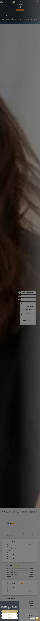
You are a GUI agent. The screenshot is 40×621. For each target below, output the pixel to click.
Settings (9, 617)
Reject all (10, 614)
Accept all (9, 611)
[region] (9, 611)
